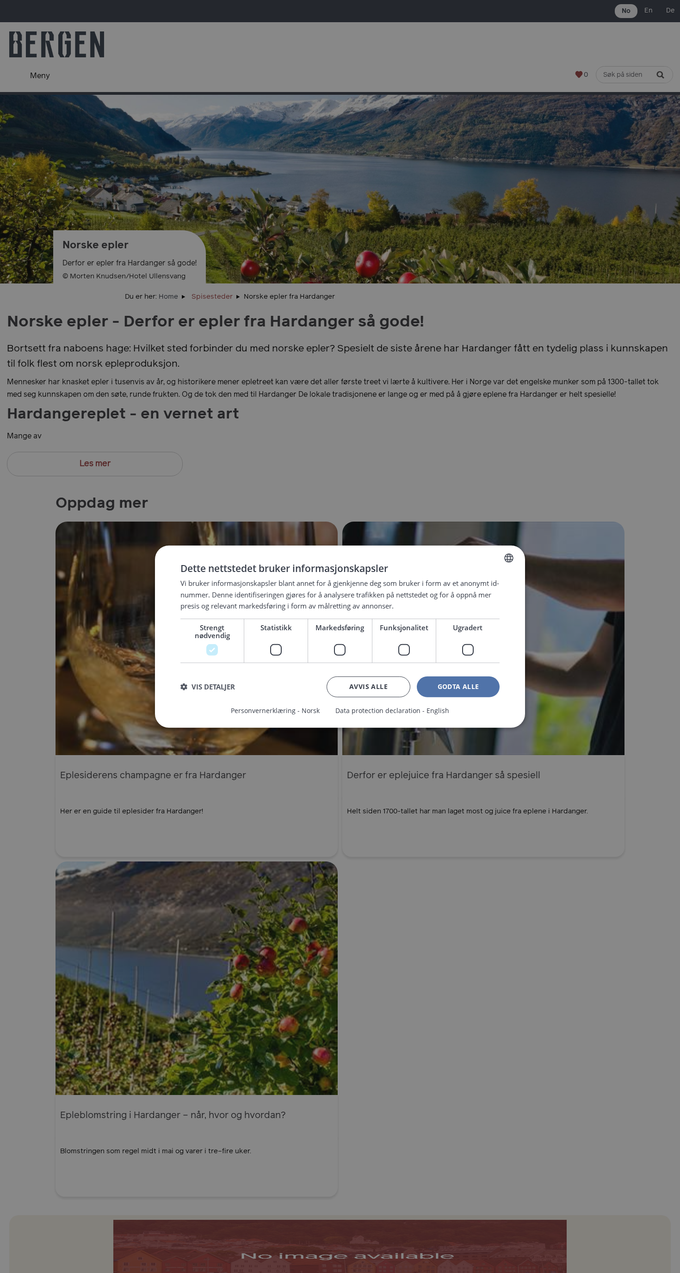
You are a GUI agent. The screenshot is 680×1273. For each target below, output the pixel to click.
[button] (207, 687)
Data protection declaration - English (392, 711)
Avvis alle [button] (368, 686)
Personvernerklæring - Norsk (275, 711)
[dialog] (340, 636)
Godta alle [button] (458, 686)
